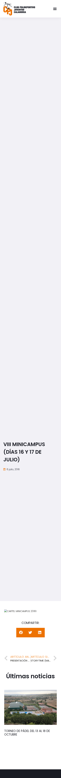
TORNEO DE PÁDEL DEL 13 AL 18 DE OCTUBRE (27, 733)
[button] (55, 9)
